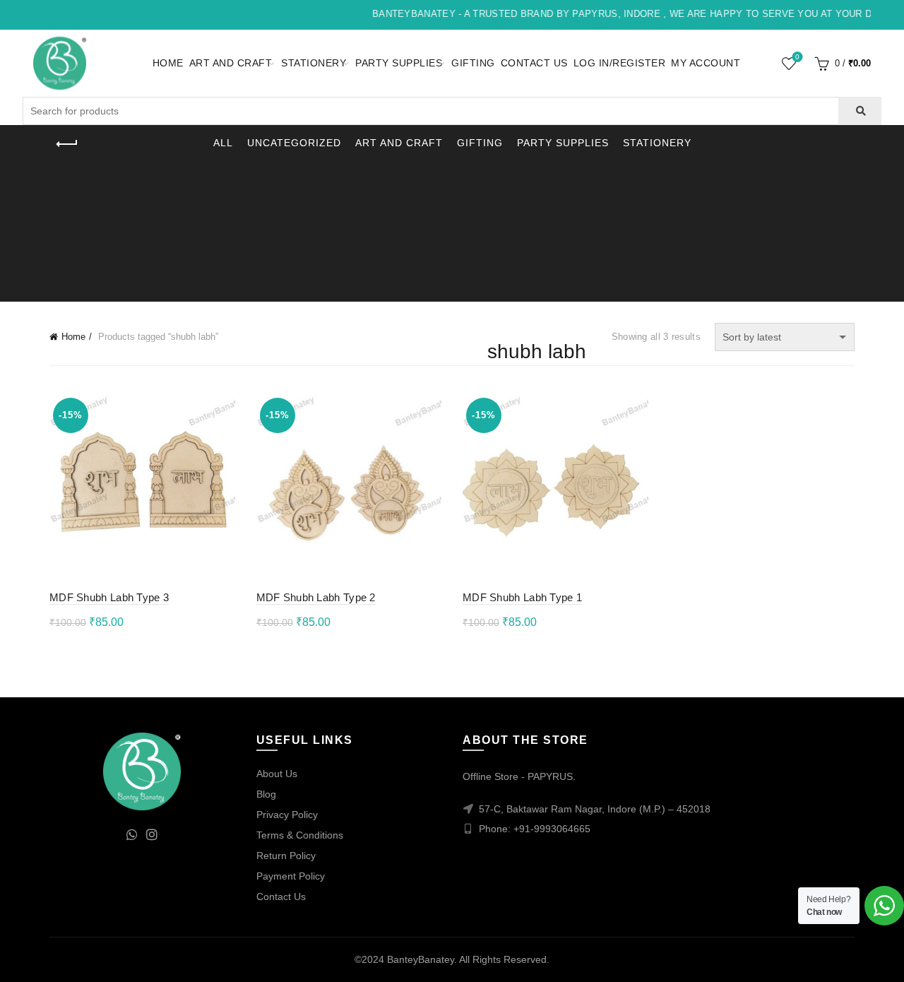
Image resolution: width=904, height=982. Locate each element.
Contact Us (534, 63)
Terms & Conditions (299, 835)
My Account (705, 63)
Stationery (313, 63)
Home (168, 63)
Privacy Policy (287, 814)
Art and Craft (231, 63)
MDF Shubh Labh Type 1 (522, 597)
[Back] (67, 144)
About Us (276, 773)
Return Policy (286, 855)
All (223, 142)
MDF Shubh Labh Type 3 (109, 597)
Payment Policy (290, 876)
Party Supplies (398, 63)
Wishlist (797, 57)
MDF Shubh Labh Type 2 (316, 597)
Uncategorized (294, 142)
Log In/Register (619, 63)
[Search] (859, 111)
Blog (266, 794)
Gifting (473, 63)
